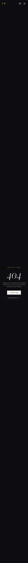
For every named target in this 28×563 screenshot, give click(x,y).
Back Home (15, 292)
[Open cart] (19, 3)
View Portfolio (13, 298)
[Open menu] (24, 3)
